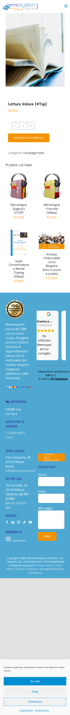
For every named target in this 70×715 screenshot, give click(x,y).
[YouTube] (30, 522)
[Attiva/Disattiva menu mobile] (66, 6)
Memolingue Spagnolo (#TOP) (18, 209)
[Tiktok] (24, 522)
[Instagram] (18, 522)
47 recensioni (59, 378)
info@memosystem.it (20, 471)
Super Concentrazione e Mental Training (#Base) (18, 269)
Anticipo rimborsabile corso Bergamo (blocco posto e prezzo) (51, 264)
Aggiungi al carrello (28, 137)
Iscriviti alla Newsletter (51, 457)
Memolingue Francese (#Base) (51, 209)
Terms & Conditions (26, 569)
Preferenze (35, 701)
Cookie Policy (26, 710)
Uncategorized (33, 153)
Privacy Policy (42, 710)
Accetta (35, 681)
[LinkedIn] (12, 522)
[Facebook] (7, 522)
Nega (35, 691)
